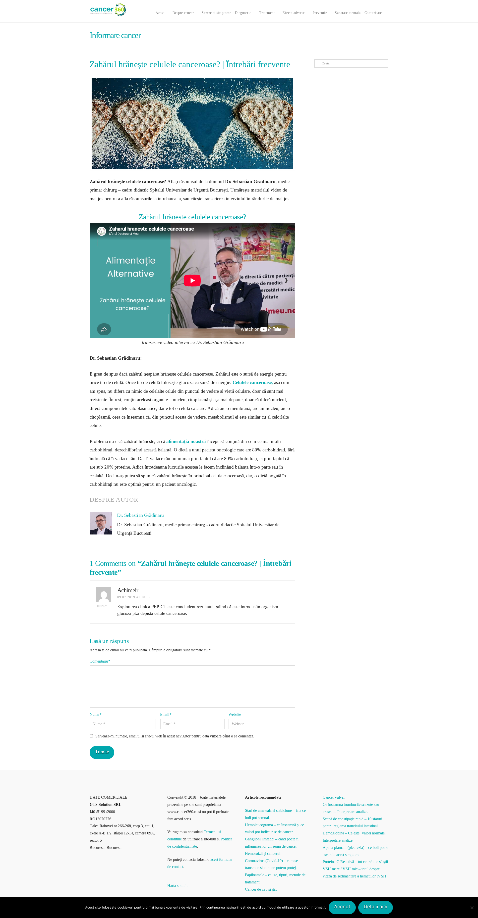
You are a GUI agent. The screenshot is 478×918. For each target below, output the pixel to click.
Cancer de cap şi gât (261, 889)
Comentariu (100, 661)
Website (235, 714)
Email (166, 714)
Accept (342, 907)
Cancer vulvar (334, 797)
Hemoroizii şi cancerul (262, 853)
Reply (103, 606)
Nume (96, 714)
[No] (471, 907)
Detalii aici (375, 907)
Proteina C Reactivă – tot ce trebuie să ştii (355, 862)
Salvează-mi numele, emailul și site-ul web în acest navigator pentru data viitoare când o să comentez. (174, 736)
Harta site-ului (178, 885)
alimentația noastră (186, 441)
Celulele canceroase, (253, 382)
